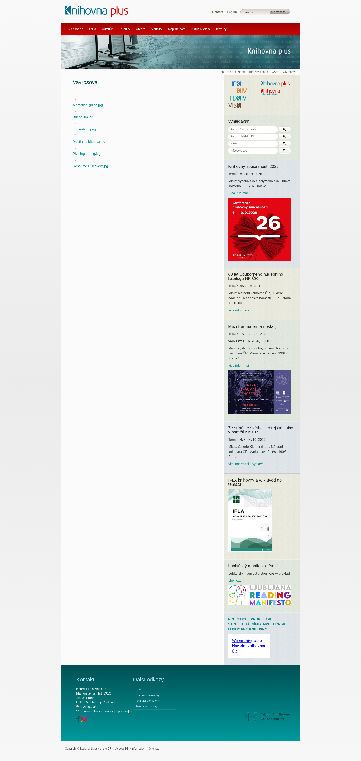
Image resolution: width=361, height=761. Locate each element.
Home (242, 71)
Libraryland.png (84, 129)
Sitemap (154, 748)
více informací (238, 310)
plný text (234, 580)
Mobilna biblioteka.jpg (89, 141)
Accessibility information (130, 748)
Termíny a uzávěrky (147, 695)
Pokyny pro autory (146, 706)
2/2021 (275, 71)
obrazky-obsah (258, 71)
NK (266, 716)
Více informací (238, 193)
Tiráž (138, 689)
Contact (217, 12)
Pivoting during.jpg (86, 154)
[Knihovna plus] (96, 11)
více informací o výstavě (246, 464)
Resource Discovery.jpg (90, 166)
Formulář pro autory (147, 700)
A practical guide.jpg (88, 105)
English (232, 12)
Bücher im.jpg (83, 117)
